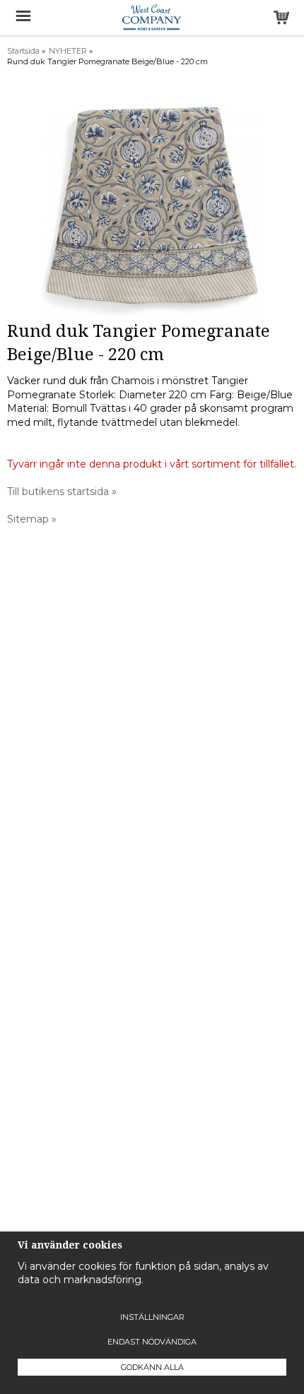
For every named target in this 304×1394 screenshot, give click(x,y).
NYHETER (68, 51)
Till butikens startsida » (62, 491)
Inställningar (152, 1317)
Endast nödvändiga (152, 1342)
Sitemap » (32, 519)
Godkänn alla (152, 1367)
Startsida (23, 51)
